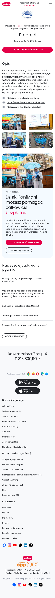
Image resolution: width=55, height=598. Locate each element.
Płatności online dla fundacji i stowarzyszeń (22, 474)
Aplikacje (6, 431)
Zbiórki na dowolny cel (12, 469)
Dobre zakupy (8, 436)
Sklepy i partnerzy (10, 416)
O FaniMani (7, 507)
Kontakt (5, 523)
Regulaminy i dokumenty (13, 528)
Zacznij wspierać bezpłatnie (27, 49)
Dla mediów (7, 518)
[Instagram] (10, 545)
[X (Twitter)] (20, 545)
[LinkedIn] (26, 545)
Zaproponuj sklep (10, 442)
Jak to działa (8, 406)
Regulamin (8, 578)
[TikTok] (31, 545)
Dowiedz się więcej (19, 250)
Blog (4, 490)
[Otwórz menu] (50, 4)
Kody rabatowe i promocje (14, 421)
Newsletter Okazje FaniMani (14, 447)
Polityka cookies (9, 538)
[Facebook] (4, 545)
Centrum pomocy (14, 336)
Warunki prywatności (25, 578)
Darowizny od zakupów (12, 464)
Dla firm (5, 512)
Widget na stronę (10, 480)
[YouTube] (15, 545)
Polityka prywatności (11, 533)
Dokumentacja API (10, 495)
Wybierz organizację (11, 411)
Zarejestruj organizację (12, 459)
